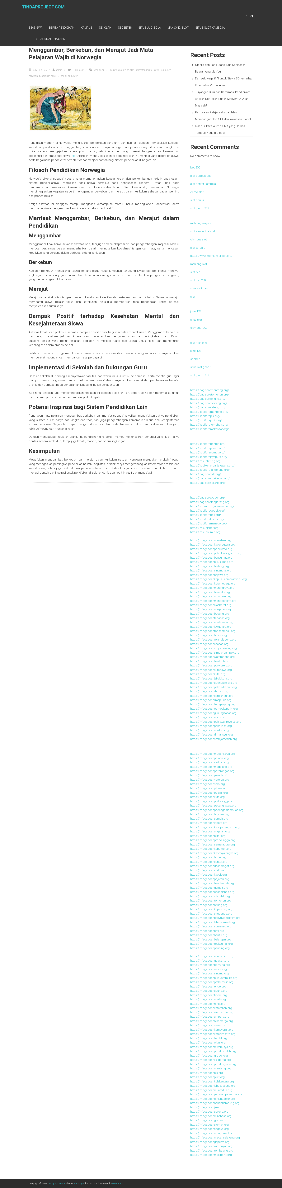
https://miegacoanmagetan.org (210, 609)
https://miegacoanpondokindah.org (213, 1051)
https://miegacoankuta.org (207, 797)
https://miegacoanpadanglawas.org (213, 805)
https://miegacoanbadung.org (209, 613)
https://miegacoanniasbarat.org (210, 605)
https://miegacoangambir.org (209, 887)
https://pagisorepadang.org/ (208, 403)
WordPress (117, 1183)
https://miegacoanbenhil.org (208, 1038)
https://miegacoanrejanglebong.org (213, 639)
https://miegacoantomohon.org (210, 900)
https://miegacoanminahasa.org (211, 1116)
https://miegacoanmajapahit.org (211, 1155)
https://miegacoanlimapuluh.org (210, 700)
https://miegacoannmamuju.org (210, 596)
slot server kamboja (203, 184)
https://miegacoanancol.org (208, 717)
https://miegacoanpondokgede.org (213, 1064)
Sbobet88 (125, 27)
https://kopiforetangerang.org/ (210, 469)
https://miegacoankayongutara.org (212, 544)
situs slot (196, 319)
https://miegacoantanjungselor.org (212, 1098)
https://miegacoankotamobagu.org (213, 583)
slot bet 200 (198, 280)
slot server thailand (202, 231)
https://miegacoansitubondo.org (211, 913)
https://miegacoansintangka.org (211, 570)
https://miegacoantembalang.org (211, 1150)
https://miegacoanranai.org (207, 1004)
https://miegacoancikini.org (208, 1042)
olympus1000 (198, 327)
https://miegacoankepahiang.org (211, 909)
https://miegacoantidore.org (208, 995)
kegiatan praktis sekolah (122, 70)
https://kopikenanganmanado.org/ (212, 506)
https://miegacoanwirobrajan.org (211, 1146)
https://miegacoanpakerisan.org (211, 726)
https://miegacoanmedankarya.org (212, 753)
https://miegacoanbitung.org (208, 905)
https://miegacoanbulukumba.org (211, 562)
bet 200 (195, 167)
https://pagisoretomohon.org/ (209, 394)
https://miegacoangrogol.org (209, 1055)
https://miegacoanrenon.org (208, 969)
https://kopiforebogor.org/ (207, 519)
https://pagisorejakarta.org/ (208, 483)
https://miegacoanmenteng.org (210, 1068)
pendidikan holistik (48, 76)
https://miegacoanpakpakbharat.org (213, 687)
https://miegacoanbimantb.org (210, 592)
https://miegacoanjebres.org (209, 788)
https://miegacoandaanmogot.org (212, 866)
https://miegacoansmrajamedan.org (213, 739)
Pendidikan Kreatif (68, 76)
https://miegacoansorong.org (209, 1111)
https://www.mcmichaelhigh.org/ (211, 256)
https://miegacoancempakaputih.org (214, 708)
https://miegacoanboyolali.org (209, 814)
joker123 (195, 311)
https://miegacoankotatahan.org (211, 1008)
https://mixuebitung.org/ (206, 461)
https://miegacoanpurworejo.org (211, 665)
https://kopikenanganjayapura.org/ (212, 465)
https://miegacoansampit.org (209, 818)
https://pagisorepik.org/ (205, 474)
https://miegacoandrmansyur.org (211, 734)
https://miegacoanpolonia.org (209, 758)
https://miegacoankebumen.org (210, 848)
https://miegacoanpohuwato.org (211, 549)
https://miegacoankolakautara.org (212, 1081)
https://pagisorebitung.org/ (207, 398)
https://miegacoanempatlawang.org (213, 648)
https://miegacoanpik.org (206, 1073)
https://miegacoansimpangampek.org (214, 652)
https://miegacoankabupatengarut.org (215, 827)
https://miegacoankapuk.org (208, 874)
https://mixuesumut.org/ (206, 532)
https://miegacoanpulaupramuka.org (213, 978)
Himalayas (79, 1183)
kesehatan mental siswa (147, 70)
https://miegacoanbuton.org (208, 635)
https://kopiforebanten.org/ (208, 444)
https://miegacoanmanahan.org (210, 540)
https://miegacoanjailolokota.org (211, 678)
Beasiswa (35, 27)
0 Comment (78, 70)
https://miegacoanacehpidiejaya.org (213, 682)
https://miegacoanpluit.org (207, 1077)
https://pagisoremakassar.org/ (210, 478)
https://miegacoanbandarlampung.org (214, 1103)
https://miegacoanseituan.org (209, 762)
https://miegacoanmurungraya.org (212, 587)
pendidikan (99, 70)
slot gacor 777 (199, 208)
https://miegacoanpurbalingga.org (212, 801)
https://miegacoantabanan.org (210, 618)
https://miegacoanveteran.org (209, 779)
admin (59, 70)
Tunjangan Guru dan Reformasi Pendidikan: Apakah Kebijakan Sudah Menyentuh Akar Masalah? (222, 98)
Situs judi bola (149, 27)
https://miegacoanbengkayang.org (212, 704)
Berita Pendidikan (61, 27)
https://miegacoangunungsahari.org (213, 713)
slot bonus (197, 200)
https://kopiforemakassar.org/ (209, 429)
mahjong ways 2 (200, 223)
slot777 (195, 272)
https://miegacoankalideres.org (210, 1060)
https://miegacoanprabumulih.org (211, 982)
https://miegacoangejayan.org (209, 960)
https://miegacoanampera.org (209, 1016)
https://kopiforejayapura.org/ (208, 457)
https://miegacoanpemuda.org (210, 965)
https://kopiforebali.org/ (205, 515)
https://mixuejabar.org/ (205, 528)
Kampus (86, 27)
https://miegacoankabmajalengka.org (214, 853)
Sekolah (105, 27)
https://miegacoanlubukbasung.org (213, 1085)
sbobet (195, 359)
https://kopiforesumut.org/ (207, 452)
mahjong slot (198, 264)
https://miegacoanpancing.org (210, 948)
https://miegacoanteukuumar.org (211, 943)
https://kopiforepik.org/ (205, 416)
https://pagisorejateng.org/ (207, 407)
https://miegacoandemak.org (209, 691)
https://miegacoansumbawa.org (211, 670)
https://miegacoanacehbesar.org (211, 622)
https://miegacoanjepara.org (208, 823)
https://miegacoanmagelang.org (211, 767)
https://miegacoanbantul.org (208, 935)
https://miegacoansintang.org (209, 973)
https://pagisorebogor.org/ (207, 497)
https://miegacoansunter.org (208, 862)
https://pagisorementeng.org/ (209, 390)
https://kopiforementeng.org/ (209, 412)
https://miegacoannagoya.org (209, 1129)
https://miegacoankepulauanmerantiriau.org (218, 579)
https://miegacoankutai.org (207, 674)
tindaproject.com (43, 7)
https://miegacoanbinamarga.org (211, 1021)
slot (74, 156)
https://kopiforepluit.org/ (206, 420)
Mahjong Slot (178, 27)
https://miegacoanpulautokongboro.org (215, 553)
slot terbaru (197, 247)
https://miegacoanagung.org (208, 990)
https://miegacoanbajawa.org (209, 575)
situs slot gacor (200, 288)
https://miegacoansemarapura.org (212, 844)
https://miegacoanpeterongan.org (212, 771)
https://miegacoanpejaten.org (209, 879)
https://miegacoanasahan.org (209, 644)
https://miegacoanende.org (208, 986)
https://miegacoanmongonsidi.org (212, 1133)
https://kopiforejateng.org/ (207, 448)
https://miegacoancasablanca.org (212, 892)
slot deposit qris (200, 175)
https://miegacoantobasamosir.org (212, 631)
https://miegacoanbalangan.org (210, 939)
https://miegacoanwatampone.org (212, 657)
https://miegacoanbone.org (208, 857)
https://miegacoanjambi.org (208, 1107)
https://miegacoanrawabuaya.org (211, 1047)
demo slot (197, 192)
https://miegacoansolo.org (207, 784)
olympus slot (198, 239)
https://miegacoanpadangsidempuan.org (216, 810)
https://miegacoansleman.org (209, 1124)
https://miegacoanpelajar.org (209, 792)
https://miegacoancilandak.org (210, 896)
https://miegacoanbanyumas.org (211, 557)
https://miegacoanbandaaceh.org (212, 883)
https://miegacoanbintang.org (209, 566)
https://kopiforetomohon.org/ (209, 424)
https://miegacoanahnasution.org (211, 956)
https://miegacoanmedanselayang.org (215, 1137)
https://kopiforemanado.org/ (208, 523)
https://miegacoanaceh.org (208, 999)
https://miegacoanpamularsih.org (211, 775)
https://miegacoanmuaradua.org (211, 1090)
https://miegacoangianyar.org (209, 1120)
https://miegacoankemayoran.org (211, 1029)
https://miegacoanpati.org (207, 931)
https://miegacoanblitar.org (207, 836)
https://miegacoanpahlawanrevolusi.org (215, 721)
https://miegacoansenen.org (208, 1025)
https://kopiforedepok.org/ (207, 510)
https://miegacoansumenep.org (211, 926)
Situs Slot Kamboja (210, 27)
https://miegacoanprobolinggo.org (212, 840)
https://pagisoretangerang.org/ (210, 502)
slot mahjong (198, 342)
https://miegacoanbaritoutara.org (211, 661)
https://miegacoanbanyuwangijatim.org (215, 918)
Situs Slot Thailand (50, 38)
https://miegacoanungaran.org (210, 831)
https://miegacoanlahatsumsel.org (212, 922)
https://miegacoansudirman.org (210, 870)
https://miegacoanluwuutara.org (211, 626)
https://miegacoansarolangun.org (211, 696)
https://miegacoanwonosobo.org (211, 1012)
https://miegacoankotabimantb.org (212, 1034)
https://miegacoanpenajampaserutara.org (217, 1094)
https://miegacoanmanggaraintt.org (213, 601)
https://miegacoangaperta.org (209, 1142)
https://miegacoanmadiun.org (209, 730)
